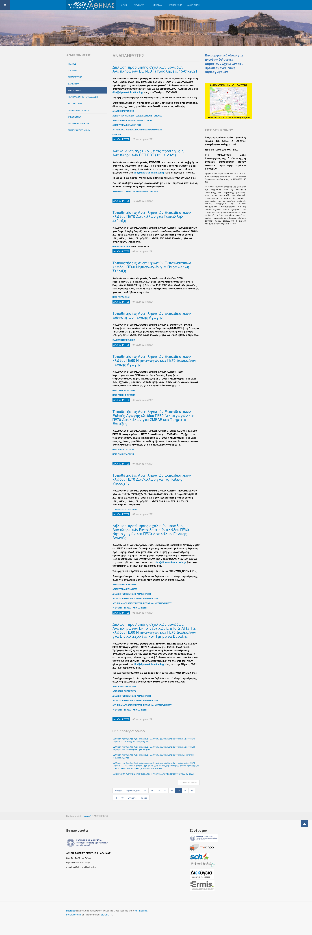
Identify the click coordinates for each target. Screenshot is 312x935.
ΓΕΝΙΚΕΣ (72, 63)
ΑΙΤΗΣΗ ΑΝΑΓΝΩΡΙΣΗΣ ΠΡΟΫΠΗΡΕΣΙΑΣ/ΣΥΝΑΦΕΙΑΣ (137, 129)
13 (165, 790)
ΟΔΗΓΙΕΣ (116, 134)
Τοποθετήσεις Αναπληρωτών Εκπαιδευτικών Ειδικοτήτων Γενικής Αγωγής (151, 315)
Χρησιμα (157, 4)
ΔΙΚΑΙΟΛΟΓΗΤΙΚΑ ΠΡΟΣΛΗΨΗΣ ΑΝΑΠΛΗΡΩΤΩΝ (135, 598)
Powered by (229, 913)
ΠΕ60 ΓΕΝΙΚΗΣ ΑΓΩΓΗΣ (123, 390)
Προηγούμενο (133, 790)
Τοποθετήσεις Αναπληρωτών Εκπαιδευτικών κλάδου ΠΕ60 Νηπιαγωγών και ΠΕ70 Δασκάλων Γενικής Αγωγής (154, 360)
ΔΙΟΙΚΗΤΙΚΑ (73, 83)
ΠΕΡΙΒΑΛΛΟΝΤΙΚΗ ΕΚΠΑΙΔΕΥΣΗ (83, 96)
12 (158, 790)
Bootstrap (71, 910)
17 (192, 790)
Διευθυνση (139, 4)
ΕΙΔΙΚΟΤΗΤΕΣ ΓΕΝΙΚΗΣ (123, 340)
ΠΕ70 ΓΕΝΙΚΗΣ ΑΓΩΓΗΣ (123, 395)
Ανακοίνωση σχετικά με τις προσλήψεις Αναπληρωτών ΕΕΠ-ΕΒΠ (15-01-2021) (148, 152)
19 (122, 797)
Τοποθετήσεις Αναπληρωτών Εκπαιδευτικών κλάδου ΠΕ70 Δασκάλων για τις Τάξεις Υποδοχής (151, 479)
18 (116, 797)
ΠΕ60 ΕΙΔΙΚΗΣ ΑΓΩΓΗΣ (123, 449)
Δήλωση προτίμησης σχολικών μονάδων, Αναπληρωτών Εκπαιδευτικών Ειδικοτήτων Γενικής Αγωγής (153, 756)
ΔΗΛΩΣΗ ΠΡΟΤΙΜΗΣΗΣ (123, 111)
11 (152, 790)
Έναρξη (118, 790)
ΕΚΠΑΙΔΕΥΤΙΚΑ (75, 76)
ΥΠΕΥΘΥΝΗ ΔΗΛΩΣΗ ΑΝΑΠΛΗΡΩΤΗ (129, 607)
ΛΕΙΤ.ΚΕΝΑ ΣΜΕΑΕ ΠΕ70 (124, 691)
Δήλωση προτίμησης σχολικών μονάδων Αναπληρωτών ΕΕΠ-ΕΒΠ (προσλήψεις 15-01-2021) (155, 69)
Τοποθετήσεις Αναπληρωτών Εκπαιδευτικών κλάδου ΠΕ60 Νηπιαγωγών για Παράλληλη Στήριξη (151, 266)
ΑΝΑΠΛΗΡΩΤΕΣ (75, 90)
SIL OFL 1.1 (106, 914)
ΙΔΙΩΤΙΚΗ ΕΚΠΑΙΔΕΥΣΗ (78, 123)
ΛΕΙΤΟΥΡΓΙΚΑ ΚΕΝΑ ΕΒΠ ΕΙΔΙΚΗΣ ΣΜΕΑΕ (132, 120)
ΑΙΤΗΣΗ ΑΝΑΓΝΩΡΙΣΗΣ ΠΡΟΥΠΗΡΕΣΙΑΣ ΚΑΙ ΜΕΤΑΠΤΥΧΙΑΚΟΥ (142, 603)
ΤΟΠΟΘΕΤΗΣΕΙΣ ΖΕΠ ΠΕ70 (124, 509)
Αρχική (87, 815)
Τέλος (144, 797)
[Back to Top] (304, 823)
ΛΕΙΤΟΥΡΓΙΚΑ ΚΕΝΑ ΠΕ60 (124, 584)
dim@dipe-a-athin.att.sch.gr (128, 92)
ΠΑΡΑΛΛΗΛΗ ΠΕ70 (121, 246)
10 (145, 790)
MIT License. (141, 910)
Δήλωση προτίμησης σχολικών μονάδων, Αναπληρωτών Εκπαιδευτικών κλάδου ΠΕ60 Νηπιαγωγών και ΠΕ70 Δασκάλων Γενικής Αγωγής (150, 531)
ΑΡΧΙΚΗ (124, 4)
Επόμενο (132, 797)
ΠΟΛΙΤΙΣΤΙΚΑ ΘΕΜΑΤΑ (78, 110)
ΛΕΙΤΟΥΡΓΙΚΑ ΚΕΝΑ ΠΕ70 (124, 589)
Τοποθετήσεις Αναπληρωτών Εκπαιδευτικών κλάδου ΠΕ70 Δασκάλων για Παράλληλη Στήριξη (151, 216)
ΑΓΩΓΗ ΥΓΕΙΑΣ (75, 103)
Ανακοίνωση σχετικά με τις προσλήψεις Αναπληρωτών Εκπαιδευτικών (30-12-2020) (153, 773)
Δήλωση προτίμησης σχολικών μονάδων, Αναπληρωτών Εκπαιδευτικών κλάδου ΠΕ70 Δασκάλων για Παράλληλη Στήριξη (154, 740)
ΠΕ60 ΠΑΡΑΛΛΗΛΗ (121, 297)
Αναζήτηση (193, 4)
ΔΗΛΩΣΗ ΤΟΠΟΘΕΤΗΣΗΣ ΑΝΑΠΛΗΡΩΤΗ (131, 593)
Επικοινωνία (175, 4)
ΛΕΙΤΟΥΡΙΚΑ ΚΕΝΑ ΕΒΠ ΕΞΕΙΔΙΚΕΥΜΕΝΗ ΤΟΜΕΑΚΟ (137, 115)
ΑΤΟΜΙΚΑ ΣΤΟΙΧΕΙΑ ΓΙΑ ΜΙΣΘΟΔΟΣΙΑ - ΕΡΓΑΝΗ (135, 191)
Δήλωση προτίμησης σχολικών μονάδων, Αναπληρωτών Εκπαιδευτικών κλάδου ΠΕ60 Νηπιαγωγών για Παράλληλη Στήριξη (154, 748)
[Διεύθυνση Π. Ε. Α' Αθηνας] (91, 5)
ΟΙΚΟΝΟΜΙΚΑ (74, 116)
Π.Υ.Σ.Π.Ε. (72, 70)
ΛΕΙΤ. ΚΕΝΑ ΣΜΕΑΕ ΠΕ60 (124, 686)
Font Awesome (73, 914)
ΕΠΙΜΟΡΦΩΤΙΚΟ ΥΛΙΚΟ (79, 130)
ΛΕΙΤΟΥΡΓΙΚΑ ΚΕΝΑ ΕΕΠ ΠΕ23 (126, 125)
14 (172, 790)
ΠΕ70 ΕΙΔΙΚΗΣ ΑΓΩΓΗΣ (123, 454)
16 (185, 790)
